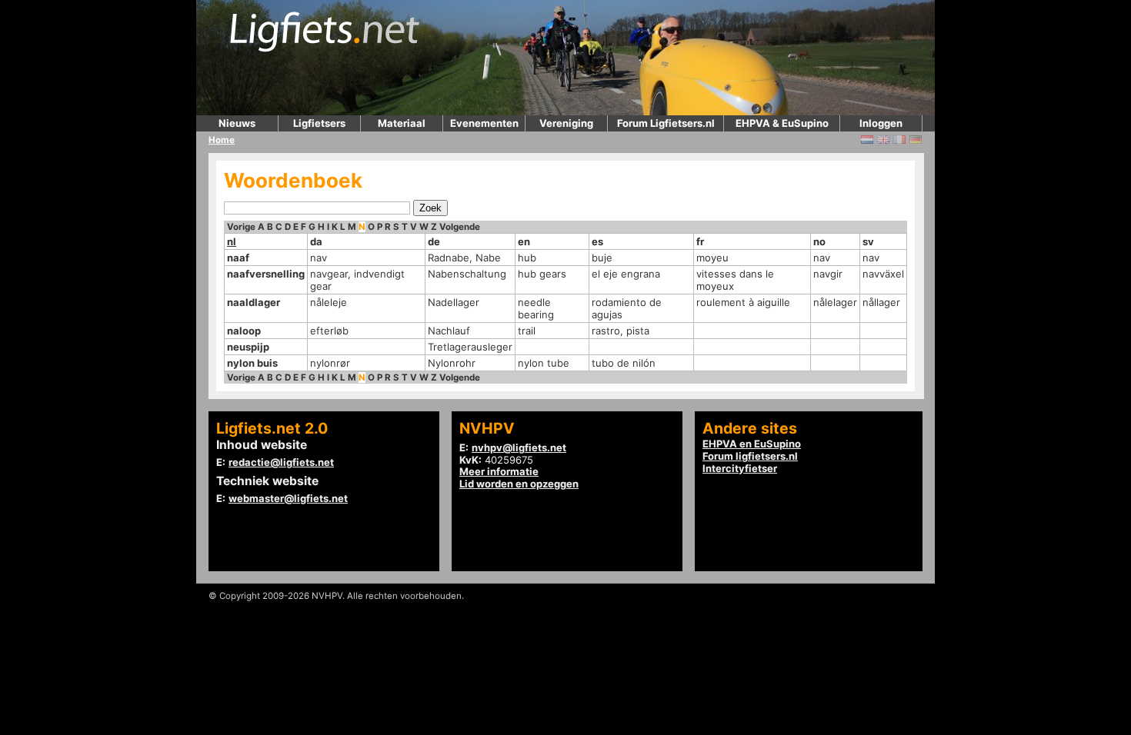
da (316, 241)
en (524, 241)
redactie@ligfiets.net (281, 462)
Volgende (459, 226)
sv (868, 241)
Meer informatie (499, 471)
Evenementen (484, 123)
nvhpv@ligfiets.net (519, 447)
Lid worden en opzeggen (519, 483)
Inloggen (880, 123)
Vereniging (566, 123)
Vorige (241, 226)
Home (222, 140)
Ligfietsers (319, 123)
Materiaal (401, 123)
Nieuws (237, 123)
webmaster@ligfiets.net (288, 498)
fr (700, 241)
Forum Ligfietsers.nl (666, 123)
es (597, 241)
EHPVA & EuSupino (782, 123)
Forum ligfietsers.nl (750, 456)
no (819, 241)
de (434, 241)
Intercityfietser (739, 468)
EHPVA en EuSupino (751, 443)
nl (231, 241)
